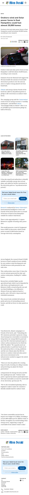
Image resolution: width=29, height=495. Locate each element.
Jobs (2, 454)
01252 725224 (9, 489)
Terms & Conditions (6, 449)
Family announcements (7, 457)
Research (3, 207)
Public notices (5, 455)
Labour (19, 103)
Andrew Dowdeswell (7, 36)
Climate (3, 89)
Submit (23, 198)
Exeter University (20, 207)
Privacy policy (5, 452)
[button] (3, 3)
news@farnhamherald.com (11, 492)
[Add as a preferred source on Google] (13, 41)
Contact (3, 450)
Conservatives (23, 99)
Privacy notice (11, 202)
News (2, 13)
